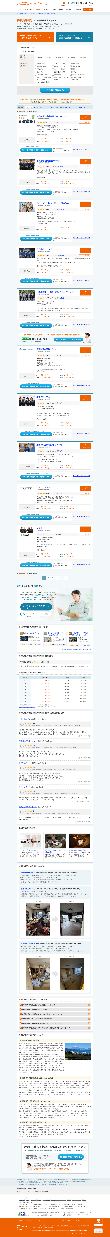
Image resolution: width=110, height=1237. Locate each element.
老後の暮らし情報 (76, 1200)
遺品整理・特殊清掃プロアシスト (51, 116)
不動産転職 (70, 1208)
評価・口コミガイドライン (62, 1230)
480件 (38, 644)
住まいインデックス (37, 1206)
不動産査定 (54, 1204)
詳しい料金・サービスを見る (81, 149)
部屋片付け (83, 57)
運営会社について (74, 1230)
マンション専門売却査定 (64, 1204)
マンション (29, 1204)
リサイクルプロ (24, 719)
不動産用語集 (22, 1208)
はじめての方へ (29, 9)
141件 (63, 645)
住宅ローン (29, 1206)
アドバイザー (81, 1204)
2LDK (75, 107)
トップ (20, 9)
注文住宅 (40, 1204)
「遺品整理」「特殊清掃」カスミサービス (55, 292)
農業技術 (84, 1200)
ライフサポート (44, 487)
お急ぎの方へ (87, 9)
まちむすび (83, 1206)
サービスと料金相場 (58, 9)
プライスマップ (47, 1206)
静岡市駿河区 (38, 1191)
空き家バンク (65, 1206)
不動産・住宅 (22, 1200)
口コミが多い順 (39, 107)
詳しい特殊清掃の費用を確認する (27, 707)
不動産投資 (74, 1204)
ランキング (47, 9)
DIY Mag (53, 1208)
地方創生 (39, 1200)
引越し (27, 1200)
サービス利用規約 (36, 1230)
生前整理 (39, 57)
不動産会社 (77, 1206)
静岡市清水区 (45, 1191)
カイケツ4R (23, 787)
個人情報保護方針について (48, 1230)
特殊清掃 (48, 57)
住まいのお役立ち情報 (31, 1208)
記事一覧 (68, 9)
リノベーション (47, 1204)
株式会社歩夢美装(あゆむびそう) (51, 445)
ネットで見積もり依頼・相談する (37, 150)
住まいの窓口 (22, 1206)
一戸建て (35, 1204)
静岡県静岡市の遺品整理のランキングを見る (77, 649)
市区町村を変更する (26, 47)
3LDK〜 (81, 107)
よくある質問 (77, 9)
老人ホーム (33, 1200)
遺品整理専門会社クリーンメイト (51, 161)
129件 (88, 645)
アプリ (57, 1208)
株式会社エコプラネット (47, 249)
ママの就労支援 (46, 1200)
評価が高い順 (50, 107)
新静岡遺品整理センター (47, 349)
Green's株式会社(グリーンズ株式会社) (53, 203)
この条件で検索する (55, 90)
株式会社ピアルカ (44, 397)
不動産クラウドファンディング (58, 1200)
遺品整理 (69, 1200)
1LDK (70, 107)
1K (66, 107)
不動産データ (64, 1208)
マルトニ (41, 528)
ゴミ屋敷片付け (71, 57)
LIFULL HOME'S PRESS (44, 1208)
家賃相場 (71, 1206)
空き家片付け (59, 57)
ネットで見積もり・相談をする (70, 339)
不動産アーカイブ (56, 1206)
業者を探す (39, 9)
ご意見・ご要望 (83, 1230)
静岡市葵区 (31, 1191)
